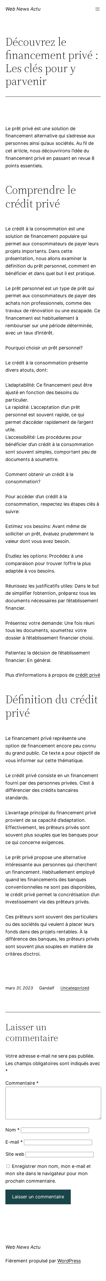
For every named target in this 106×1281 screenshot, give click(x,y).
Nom (12, 1129)
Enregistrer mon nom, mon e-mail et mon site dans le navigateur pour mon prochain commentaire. (48, 1173)
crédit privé (87, 675)
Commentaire (22, 1083)
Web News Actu (22, 9)
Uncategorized (74, 987)
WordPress (69, 1260)
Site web (14, 1154)
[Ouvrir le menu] (97, 9)
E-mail (14, 1142)
